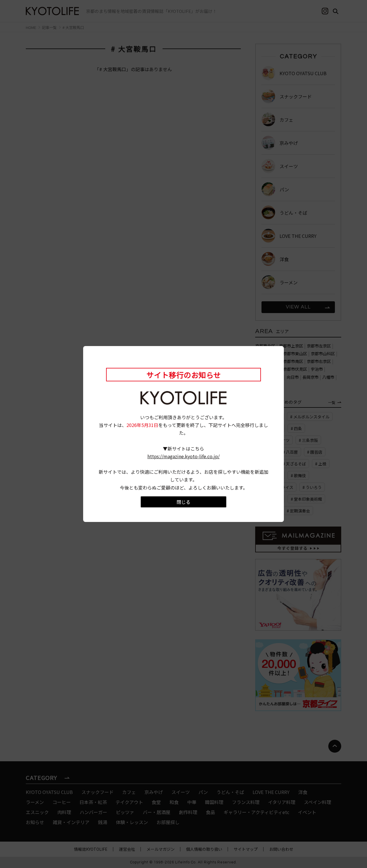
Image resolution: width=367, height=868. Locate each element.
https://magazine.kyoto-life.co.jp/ (183, 456)
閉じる (183, 501)
